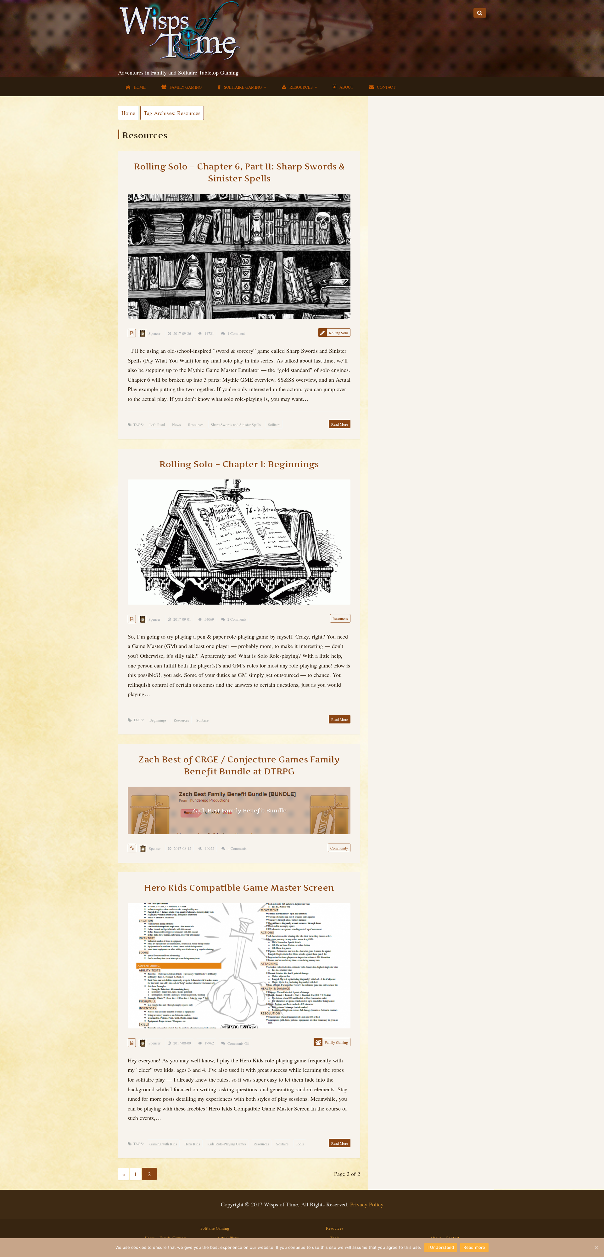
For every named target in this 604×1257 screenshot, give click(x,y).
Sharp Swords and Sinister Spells (236, 424)
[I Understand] (596, 1247)
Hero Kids (192, 1143)
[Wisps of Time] (181, 29)
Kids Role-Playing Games (226, 1143)
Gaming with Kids (163, 1143)
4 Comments (237, 848)
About (346, 87)
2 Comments (236, 619)
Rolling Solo (338, 332)
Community (339, 847)
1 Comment (236, 333)
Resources (301, 87)
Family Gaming (186, 87)
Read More (339, 424)
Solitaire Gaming (243, 87)
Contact (386, 87)
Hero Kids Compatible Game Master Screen (239, 888)
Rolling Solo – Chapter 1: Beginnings (239, 464)
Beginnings (157, 720)
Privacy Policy (366, 1204)
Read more (474, 1247)
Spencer (154, 333)
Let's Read (157, 424)
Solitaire (274, 424)
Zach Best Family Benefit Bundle (239, 810)
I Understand (441, 1247)
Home (140, 87)
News (176, 424)
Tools (300, 1143)
